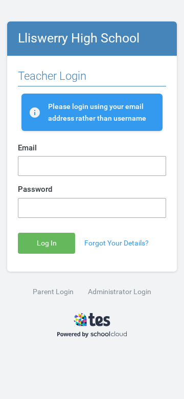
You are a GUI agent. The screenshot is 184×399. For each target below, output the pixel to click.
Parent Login (53, 291)
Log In (47, 243)
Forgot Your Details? (116, 243)
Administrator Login (119, 291)
